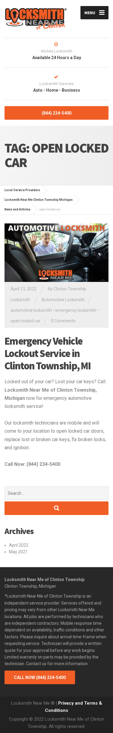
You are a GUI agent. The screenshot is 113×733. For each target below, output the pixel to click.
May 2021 (18, 551)
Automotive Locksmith (63, 299)
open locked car (25, 320)
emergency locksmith (75, 310)
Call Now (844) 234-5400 (40, 677)
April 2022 (18, 545)
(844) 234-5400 (56, 113)
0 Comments (63, 320)
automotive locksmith (31, 310)
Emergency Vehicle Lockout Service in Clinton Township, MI (47, 353)
